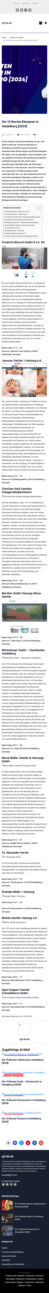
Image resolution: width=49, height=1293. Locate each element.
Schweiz (39, 1276)
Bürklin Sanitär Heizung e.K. (15, 233)
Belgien (20, 1282)
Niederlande (31, 1279)
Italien (40, 1279)
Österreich (29, 1282)
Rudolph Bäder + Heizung (14, 231)
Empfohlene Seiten (12, 1181)
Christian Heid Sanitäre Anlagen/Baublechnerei (22, 217)
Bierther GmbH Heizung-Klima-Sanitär (19, 220)
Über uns (16, 3)
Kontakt (35, 3)
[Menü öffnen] (40, 23)
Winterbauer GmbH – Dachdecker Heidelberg (22, 222)
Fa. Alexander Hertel (12, 228)
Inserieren (26, 3)
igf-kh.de (7, 23)
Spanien (21, 1285)
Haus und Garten (16, 37)
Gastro (8, 1075)
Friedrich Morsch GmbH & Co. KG (17, 211)
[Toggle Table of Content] (37, 208)
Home (4, 37)
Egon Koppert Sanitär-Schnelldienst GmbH (22, 236)
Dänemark (39, 1282)
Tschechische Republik (14, 1276)
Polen (28, 1285)
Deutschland (10, 1282)
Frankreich (30, 1276)
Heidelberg (18, 1075)
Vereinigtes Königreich (15, 1279)
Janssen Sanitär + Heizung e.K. (16, 214)
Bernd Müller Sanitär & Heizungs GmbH (19, 225)
